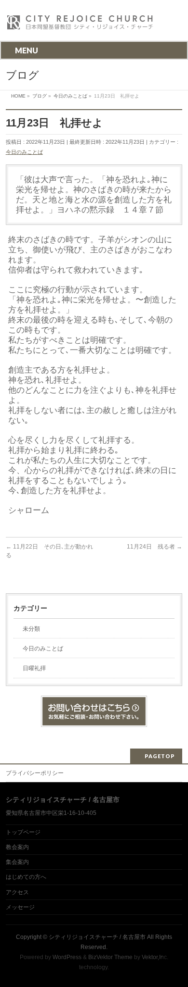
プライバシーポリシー (35, 773)
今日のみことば (24, 152)
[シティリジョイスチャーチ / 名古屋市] (80, 25)
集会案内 (17, 862)
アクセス (17, 892)
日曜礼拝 (34, 668)
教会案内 (17, 847)
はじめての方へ (26, 877)
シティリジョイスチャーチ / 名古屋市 (97, 937)
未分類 (31, 628)
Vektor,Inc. (155, 957)
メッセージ (20, 907)
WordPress (67, 957)
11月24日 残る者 (154, 546)
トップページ (23, 832)
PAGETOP (160, 756)
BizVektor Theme (110, 957)
